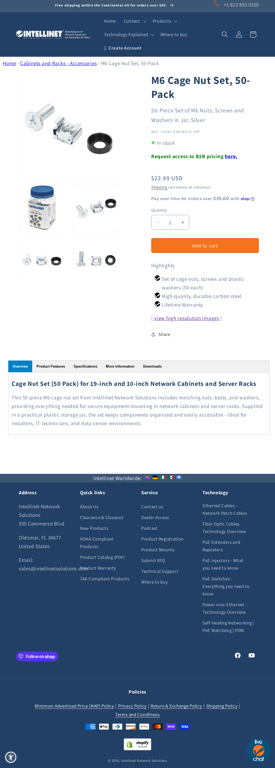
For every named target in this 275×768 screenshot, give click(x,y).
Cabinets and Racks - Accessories (58, 63)
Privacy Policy (132, 706)
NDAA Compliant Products (97, 542)
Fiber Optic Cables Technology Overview (224, 527)
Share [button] (164, 334)
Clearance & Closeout (101, 517)
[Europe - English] (147, 478)
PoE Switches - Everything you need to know (225, 586)
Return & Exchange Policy (176, 706)
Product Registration (162, 539)
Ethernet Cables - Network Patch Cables (224, 509)
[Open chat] (259, 750)
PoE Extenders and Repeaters (221, 546)
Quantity (159, 210)
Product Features (51, 366)
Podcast (149, 528)
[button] (134, 21)
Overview (20, 366)
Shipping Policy (222, 706)
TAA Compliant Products (104, 579)
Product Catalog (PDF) (102, 557)
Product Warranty (98, 568)
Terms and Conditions (137, 714)
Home (9, 63)
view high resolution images (186, 318)
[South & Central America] (179, 478)
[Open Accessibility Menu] (10, 757)
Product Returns (158, 550)
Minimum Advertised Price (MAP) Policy (74, 706)
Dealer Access (155, 517)
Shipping (159, 187)
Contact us (152, 507)
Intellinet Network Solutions (144, 760)
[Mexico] (171, 478)
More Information (120, 366)
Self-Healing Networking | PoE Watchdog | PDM (228, 626)
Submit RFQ (153, 560)
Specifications (85, 366)
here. (231, 156)
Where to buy (154, 582)
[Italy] (163, 478)
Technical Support (159, 571)
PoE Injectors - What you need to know (222, 564)
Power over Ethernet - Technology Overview (225, 608)
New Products (94, 528)
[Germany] (155, 478)
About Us (89, 507)
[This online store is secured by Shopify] (137, 748)
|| (123, 48)
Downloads (152, 366)
